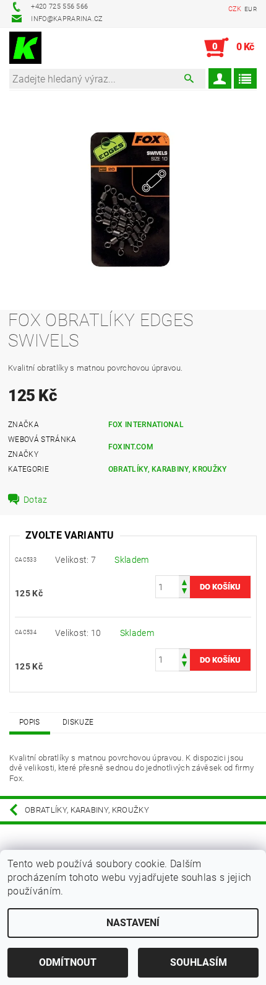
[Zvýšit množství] (184, 581)
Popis (29, 722)
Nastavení (133, 923)
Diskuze (77, 722)
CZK (235, 9)
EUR (250, 9)
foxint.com (130, 447)
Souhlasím (198, 962)
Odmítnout (68, 962)
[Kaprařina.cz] (25, 48)
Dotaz (36, 500)
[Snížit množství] (184, 592)
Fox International (146, 424)
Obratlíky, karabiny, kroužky (167, 469)
